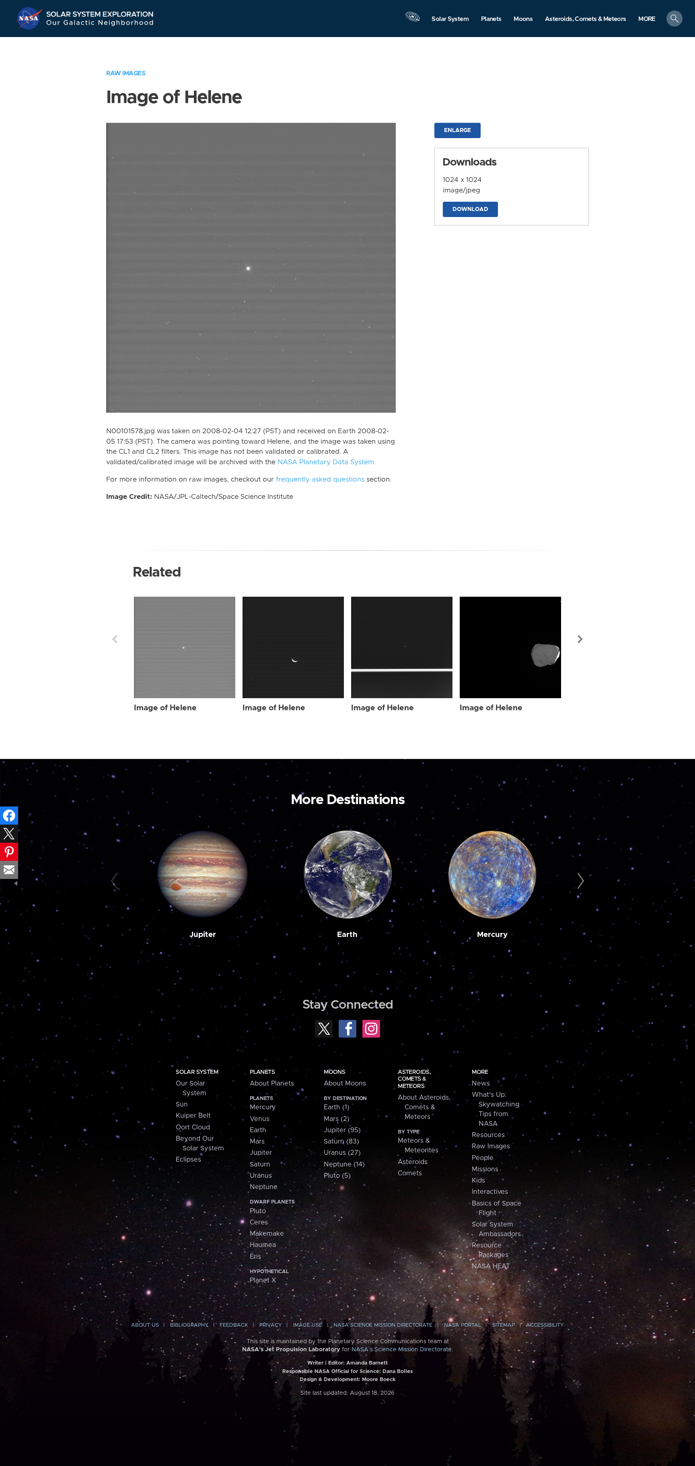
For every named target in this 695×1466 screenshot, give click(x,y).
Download (470, 209)
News (481, 1083)
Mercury (492, 935)
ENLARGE (457, 130)
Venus (259, 1119)
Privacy (270, 1325)
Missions (485, 1169)
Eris (255, 1256)
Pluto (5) (337, 1175)
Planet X (263, 1280)
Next (580, 639)
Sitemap (503, 1325)
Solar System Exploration (100, 12)
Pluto (258, 1211)
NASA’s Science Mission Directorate (402, 1349)
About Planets (272, 1083)
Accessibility (545, 1325)
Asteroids (413, 1162)
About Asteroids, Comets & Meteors (424, 1107)
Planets (262, 1072)
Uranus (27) (342, 1153)
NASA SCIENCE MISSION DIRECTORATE (382, 1325)
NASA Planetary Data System (326, 462)
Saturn (260, 1164)
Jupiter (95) (342, 1130)
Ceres (259, 1222)
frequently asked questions (320, 479)
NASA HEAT (491, 1266)
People (482, 1158)
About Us (145, 1325)
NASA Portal (462, 1325)
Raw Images (125, 73)
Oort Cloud (193, 1127)
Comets (410, 1173)
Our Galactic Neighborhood (100, 24)
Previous (115, 639)
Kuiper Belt (193, 1115)
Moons (334, 1072)
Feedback (234, 1325)
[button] (647, 19)
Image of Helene (165, 708)
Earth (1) (337, 1107)
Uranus (261, 1175)
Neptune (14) (344, 1164)
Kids (478, 1180)
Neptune (264, 1187)
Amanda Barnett (367, 1363)
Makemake (267, 1233)
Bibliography (189, 1325)
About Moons (345, 1083)
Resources (488, 1135)
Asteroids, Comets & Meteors (414, 1079)
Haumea (263, 1245)
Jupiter (202, 935)
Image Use (307, 1325)
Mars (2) (337, 1119)
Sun (182, 1104)
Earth (347, 935)
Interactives (490, 1192)
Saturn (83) (341, 1141)
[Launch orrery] (413, 20)
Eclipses (188, 1159)
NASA (30, 18)
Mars (257, 1141)
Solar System (197, 1072)
